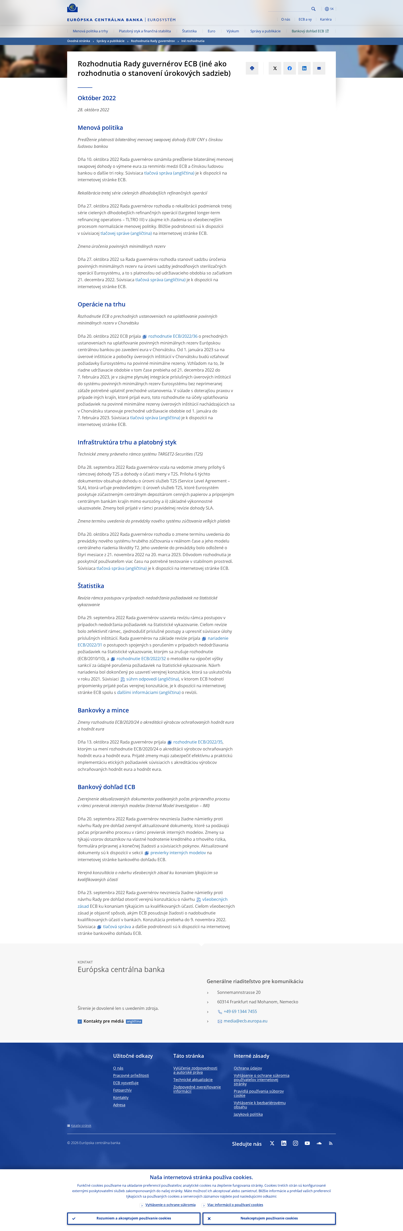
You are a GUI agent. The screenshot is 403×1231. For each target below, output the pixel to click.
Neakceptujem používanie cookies (269, 1218)
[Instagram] (295, 1143)
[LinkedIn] (284, 1143)
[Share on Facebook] (289, 68)
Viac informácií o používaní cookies (235, 1205)
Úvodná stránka (78, 41)
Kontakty (120, 1098)
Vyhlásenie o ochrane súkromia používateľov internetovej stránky (261, 1080)
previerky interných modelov (178, 853)
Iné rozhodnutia (192, 41)
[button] (321, 8)
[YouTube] (307, 1143)
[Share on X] (275, 68)
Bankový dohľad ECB (308, 31)
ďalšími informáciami (137, 693)
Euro (211, 31)
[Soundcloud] (319, 1143)
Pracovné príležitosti (131, 1076)
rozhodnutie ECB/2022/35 (197, 742)
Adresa (119, 1105)
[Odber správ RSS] (331, 1143)
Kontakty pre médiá (104, 1021)
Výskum (233, 31)
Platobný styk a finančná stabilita (145, 31)
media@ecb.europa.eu (245, 1021)
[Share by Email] (319, 68)
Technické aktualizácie (193, 1080)
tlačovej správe (115, 234)
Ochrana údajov (248, 1068)
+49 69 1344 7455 (240, 1012)
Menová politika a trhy (90, 31)
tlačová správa (158, 173)
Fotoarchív (122, 1090)
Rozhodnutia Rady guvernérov (153, 41)
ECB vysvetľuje (126, 1083)
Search (313, 9)
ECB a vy (305, 19)
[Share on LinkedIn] (304, 68)
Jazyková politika (248, 1115)
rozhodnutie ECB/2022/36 (173, 337)
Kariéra (326, 19)
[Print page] (252, 68)
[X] (272, 1143)
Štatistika (189, 31)
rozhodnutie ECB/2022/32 (141, 659)
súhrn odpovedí (141, 679)
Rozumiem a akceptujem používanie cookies (134, 1218)
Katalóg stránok (81, 1125)
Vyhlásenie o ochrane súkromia (170, 1205)
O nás (285, 19)
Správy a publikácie (265, 31)
